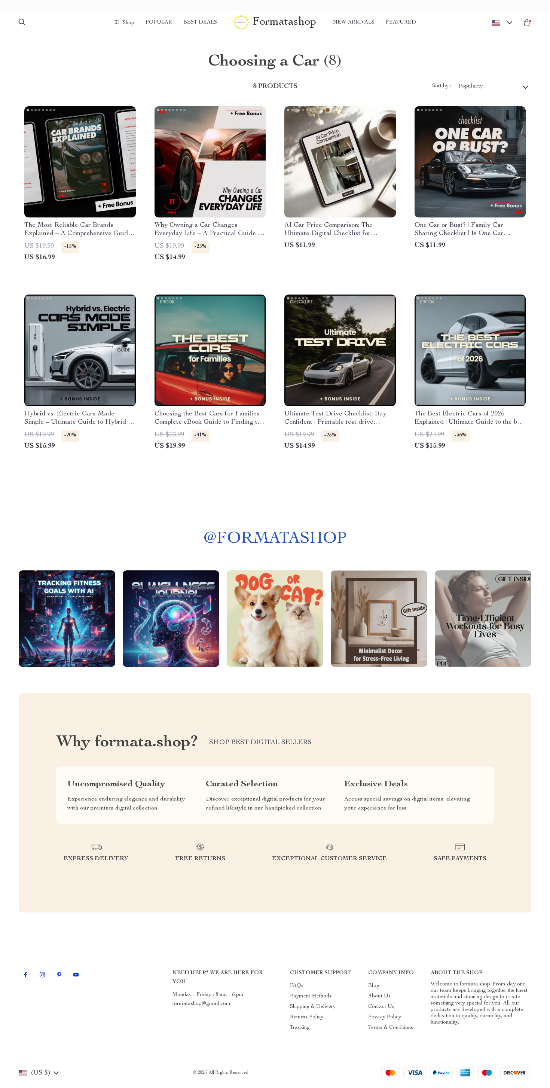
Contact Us (381, 1006)
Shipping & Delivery (313, 1006)
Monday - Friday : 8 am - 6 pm (208, 994)
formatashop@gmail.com (201, 1003)
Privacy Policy (384, 1017)
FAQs (296, 985)
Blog (373, 985)
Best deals (200, 22)
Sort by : (441, 86)
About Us (379, 996)
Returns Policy (306, 1017)
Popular (159, 22)
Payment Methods (310, 996)
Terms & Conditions (390, 1027)
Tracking (300, 1027)
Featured (401, 22)
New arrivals (354, 22)
